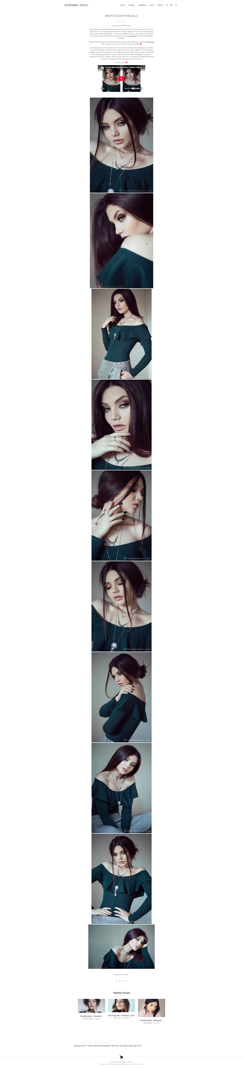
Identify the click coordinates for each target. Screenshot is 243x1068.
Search (176, 5)
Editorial (132, 5)
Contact (160, 5)
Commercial (142, 5)
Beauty (123, 5)
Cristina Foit (150, 42)
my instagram (131, 36)
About (152, 5)
